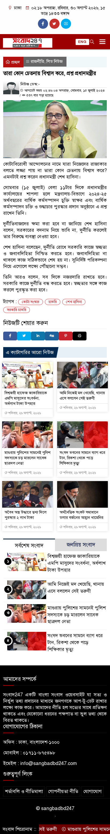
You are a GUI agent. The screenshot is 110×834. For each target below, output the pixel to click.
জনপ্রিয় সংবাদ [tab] (81, 545)
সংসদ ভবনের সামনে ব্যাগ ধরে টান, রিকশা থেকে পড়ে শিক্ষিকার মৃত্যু (82, 458)
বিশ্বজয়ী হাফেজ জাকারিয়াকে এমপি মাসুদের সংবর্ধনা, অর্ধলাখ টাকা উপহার (26, 398)
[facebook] (43, 24)
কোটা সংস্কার (30, 302)
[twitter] (54, 24)
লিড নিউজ (54, 61)
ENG (82, 42)
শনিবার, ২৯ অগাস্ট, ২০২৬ (24, 413)
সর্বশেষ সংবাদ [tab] (29, 545)
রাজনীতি (37, 61)
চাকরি (53, 302)
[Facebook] (10, 336)
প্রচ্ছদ (15, 62)
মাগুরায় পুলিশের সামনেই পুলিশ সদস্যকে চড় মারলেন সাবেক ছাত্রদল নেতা (27, 458)
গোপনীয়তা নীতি (63, 791)
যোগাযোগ (92, 791)
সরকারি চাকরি (16, 310)
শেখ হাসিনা (74, 302)
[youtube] (66, 24)
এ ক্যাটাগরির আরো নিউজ (30, 352)
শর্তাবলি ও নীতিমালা (24, 791)
